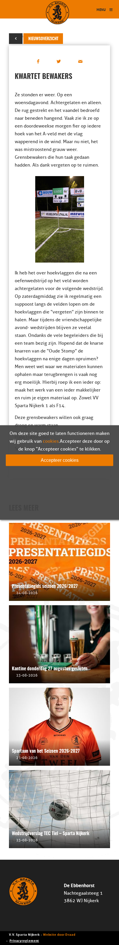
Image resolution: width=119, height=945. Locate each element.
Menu (101, 9)
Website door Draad (59, 934)
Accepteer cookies (60, 460)
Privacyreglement (24, 940)
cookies (51, 441)
